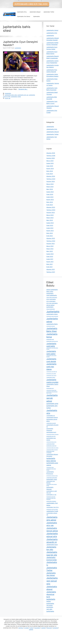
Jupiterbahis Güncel (52, 417)
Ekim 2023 (49, 202)
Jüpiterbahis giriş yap (51, 524)
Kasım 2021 (49, 261)
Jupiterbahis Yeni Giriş (52, 507)
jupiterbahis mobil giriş (51, 445)
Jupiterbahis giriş (51, 411)
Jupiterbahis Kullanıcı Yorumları (52, 434)
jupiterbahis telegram (49, 488)
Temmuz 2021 (50, 272)
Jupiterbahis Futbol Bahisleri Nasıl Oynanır (51, 392)
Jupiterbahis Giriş (51, 33)
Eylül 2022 (49, 236)
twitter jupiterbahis (50, 602)
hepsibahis (37, 628)
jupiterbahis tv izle (51, 494)
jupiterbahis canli (50, 339)
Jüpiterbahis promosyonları (51, 558)
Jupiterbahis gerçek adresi (52, 398)
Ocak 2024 (49, 194)
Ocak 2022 (49, 256)
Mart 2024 (49, 189)
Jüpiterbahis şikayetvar (51, 593)
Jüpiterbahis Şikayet (35, 12)
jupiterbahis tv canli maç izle (51, 491)
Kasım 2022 (50, 230)
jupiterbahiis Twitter (16, 96)
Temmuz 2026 (50, 155)
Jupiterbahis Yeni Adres (52, 504)
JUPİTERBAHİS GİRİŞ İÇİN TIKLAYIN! (31, 4)
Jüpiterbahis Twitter (48, 12)
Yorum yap (7, 98)
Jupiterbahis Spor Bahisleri (50, 482)
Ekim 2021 (49, 264)
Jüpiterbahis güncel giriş (52, 535)
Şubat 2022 (50, 254)
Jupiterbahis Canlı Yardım (51, 375)
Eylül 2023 (49, 205)
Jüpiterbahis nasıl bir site (51, 553)
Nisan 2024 (49, 186)
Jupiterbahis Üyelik (52, 511)
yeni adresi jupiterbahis (49, 606)
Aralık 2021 (49, 259)
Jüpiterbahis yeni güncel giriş (52, 581)
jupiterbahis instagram (49, 429)
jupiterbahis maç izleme (51, 439)
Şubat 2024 (50, 192)
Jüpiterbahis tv (51, 563)
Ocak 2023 (49, 225)
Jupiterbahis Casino (50, 377)
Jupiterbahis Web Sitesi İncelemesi (51, 499)
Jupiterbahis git (50, 415)
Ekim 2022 (49, 233)
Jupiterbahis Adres (52, 314)
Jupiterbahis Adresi (52, 30)
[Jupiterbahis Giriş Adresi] (9, 14)
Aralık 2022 (49, 228)
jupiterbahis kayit (51, 432)
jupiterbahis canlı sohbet (51, 373)
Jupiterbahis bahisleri (50, 326)
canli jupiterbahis (51, 295)
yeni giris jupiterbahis (50, 610)
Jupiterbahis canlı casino (51, 352)
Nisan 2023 (49, 217)
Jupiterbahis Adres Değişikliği (52, 316)
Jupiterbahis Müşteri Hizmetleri (52, 455)
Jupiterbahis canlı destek (51, 360)
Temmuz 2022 (50, 241)
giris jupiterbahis (50, 301)
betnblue (20, 628)
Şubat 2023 (50, 223)
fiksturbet (49, 628)
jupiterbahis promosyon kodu (52, 475)
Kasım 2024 (50, 168)
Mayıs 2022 (49, 246)
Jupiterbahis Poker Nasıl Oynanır (51, 469)
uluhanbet (55, 628)
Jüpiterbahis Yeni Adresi (23, 16)
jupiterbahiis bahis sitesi (11, 95)
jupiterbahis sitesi (51, 479)
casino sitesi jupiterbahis (51, 297)
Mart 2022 (49, 251)
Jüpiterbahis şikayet (51, 587)
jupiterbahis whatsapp (51, 501)
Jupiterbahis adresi (52, 320)
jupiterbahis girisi (52, 403)
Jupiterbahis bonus (51, 335)
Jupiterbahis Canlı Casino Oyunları (51, 356)
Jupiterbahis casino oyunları (52, 381)
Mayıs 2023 (50, 215)
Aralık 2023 (49, 197)
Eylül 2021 (49, 267)
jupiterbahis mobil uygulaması (50, 452)
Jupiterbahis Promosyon (50, 472)
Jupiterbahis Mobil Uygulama (52, 449)
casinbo (31, 629)
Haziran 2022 (50, 243)
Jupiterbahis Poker (50, 467)
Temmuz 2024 (50, 179)
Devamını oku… (23, 89)
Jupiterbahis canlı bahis (51, 344)
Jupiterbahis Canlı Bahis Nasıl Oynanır (52, 348)
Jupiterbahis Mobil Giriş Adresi (52, 447)
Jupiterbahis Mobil (50, 443)
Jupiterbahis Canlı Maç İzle (51, 371)
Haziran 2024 (50, 181)
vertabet (26, 628)
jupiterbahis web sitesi (50, 496)
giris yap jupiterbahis (52, 303)
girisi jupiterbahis (51, 299)
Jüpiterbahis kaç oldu (51, 548)
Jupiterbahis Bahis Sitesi (51, 329)
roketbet (43, 628)
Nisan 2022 (49, 248)
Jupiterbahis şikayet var (51, 513)
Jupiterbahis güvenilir (51, 423)
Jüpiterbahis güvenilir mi (52, 540)
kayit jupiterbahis (50, 598)
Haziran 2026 (50, 158)
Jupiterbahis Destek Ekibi (51, 390)
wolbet (31, 628)
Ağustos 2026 (50, 153)
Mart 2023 (49, 220)
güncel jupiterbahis (50, 309)
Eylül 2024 (49, 173)
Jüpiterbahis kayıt (52, 544)
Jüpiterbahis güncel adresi (52, 529)
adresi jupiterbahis (52, 289)
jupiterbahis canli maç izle (52, 341)
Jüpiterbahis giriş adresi (51, 518)
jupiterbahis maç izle (50, 436)
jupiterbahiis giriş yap (23, 95)
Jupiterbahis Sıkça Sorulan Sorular (51, 485)
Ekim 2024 (49, 171)
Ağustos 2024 (50, 176)
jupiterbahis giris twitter (51, 407)
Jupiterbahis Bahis (52, 324)
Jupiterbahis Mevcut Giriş (51, 441)
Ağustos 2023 (50, 207)
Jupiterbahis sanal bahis (51, 477)
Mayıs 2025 (49, 161)
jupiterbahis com (50, 388)
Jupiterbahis (50, 35)
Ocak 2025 (49, 166)
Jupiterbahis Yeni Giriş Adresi (52, 509)
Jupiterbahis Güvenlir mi (52, 425)
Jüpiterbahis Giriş (22, 12)
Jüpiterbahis (36, 16)
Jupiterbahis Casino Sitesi (52, 385)
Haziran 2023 (50, 212)
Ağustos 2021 (50, 269)
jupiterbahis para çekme (52, 464)
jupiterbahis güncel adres (51, 420)
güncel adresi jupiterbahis (50, 306)
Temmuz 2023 (50, 210)
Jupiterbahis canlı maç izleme (51, 366)
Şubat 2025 (50, 163)
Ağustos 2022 (50, 238)
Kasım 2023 (50, 199)
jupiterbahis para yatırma (51, 459)
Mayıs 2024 (50, 184)
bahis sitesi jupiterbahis (49, 292)
